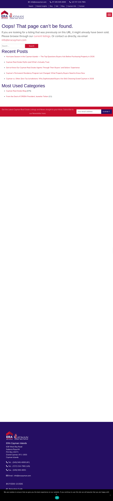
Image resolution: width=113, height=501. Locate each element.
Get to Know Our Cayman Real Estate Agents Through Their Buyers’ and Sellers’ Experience (43, 67)
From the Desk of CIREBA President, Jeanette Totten (27, 96)
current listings (42, 36)
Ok (57, 498)
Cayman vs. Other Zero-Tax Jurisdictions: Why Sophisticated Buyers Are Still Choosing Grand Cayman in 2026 (50, 78)
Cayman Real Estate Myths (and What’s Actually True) (27, 62)
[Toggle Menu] (109, 15)
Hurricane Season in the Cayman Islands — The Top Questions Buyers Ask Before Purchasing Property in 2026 (50, 56)
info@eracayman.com (14, 40)
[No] (110, 495)
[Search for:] (13, 46)
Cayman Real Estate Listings (25, 110)
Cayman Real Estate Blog (16, 91)
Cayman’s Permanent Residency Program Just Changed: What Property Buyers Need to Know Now (45, 73)
